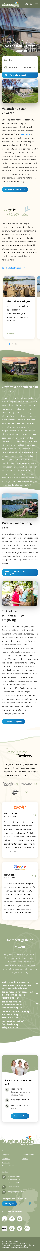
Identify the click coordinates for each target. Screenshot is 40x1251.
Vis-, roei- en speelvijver (18, 301)
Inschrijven (9, 1204)
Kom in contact (20, 1116)
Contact (25, 1159)
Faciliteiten (6, 1159)
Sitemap (32, 1245)
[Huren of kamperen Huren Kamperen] (20, 60)
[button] (4, 344)
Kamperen (6, 1155)
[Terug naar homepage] (10, 4)
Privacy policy (6, 1245)
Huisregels (5, 1247)
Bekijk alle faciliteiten (11, 268)
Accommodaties (28, 1155)
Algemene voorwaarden (10, 1243)
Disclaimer (24, 1243)
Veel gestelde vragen (20, 1245)
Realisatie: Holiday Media (19, 1247)
